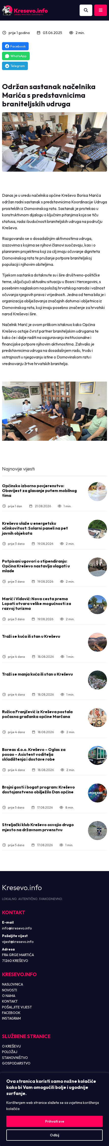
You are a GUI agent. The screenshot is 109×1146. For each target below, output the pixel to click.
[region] (54, 1109)
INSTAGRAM (11, 1018)
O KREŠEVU (11, 1046)
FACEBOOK (11, 1012)
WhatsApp (18, 56)
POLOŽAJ (9, 1052)
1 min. (67, 506)
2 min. (80, 32)
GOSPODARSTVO (16, 1063)
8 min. (69, 807)
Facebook (18, 46)
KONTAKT (10, 1001)
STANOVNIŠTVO (15, 1057)
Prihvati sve (54, 1121)
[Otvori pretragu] (86, 10)
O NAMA (8, 995)
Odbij (54, 1135)
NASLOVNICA (12, 984)
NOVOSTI (9, 990)
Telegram (17, 66)
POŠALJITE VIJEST (17, 1007)
